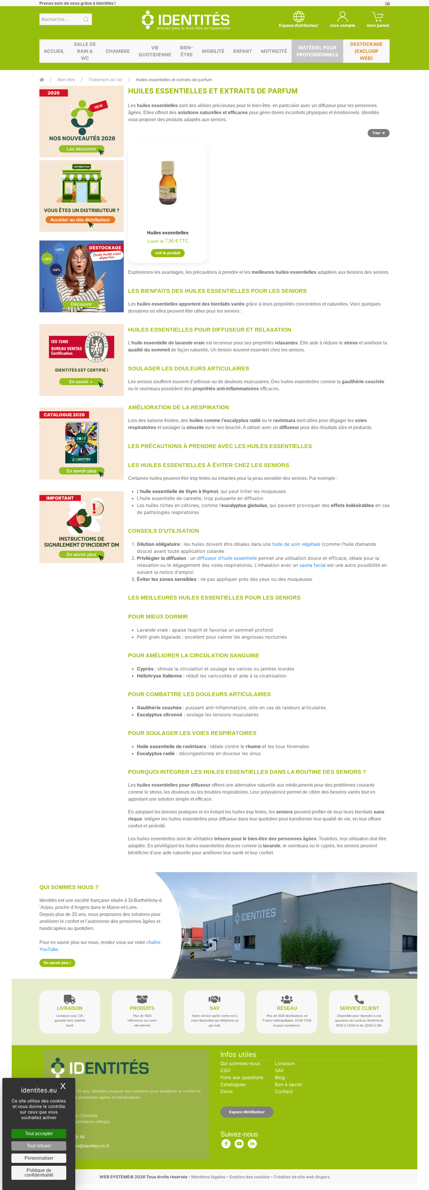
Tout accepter (39, 1133)
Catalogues (232, 1084)
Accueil (54, 51)
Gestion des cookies (249, 1176)
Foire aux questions (241, 1077)
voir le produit (167, 253)
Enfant (242, 51)
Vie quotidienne (155, 51)
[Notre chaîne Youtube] (239, 1142)
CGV (225, 1070)
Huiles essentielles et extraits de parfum (174, 79)
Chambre (118, 51)
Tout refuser (39, 1145)
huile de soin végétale (296, 544)
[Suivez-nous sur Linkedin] (252, 1142)
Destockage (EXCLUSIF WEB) (366, 51)
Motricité (274, 51)
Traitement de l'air (105, 79)
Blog (280, 1077)
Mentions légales (208, 1176)
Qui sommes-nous (240, 1063)
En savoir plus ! (57, 963)
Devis (226, 1091)
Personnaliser (39, 1158)
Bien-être (186, 51)
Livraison (285, 1063)
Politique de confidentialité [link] (39, 1172)
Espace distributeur (247, 1112)
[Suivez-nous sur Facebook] (226, 1142)
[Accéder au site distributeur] (81, 196)
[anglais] (387, 3)
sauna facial (312, 565)
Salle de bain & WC (85, 51)
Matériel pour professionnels (317, 51)
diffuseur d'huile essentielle (227, 558)
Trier (376, 133)
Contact (284, 1091)
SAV (279, 1070)
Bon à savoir (288, 1084)
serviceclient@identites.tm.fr (82, 1145)
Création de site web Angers (301, 1176)
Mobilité (213, 51)
